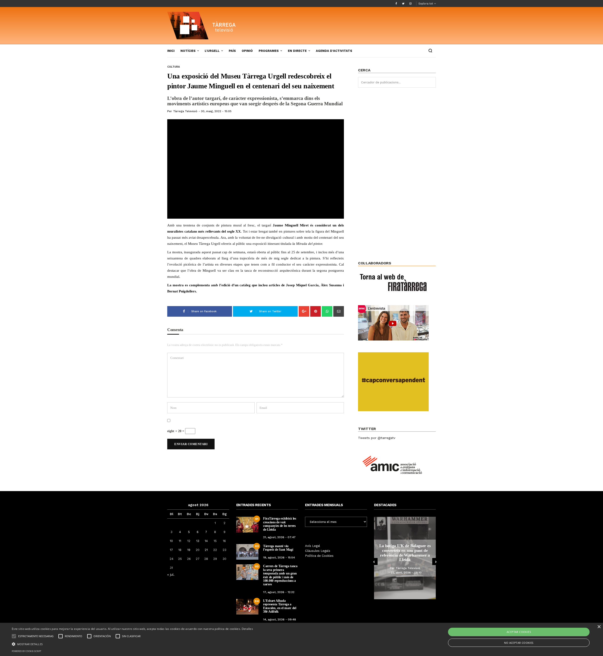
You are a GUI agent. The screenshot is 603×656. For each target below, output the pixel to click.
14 (206, 541)
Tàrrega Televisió (185, 111)
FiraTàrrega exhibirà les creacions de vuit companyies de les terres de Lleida (279, 524)
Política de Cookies (319, 556)
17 (171, 550)
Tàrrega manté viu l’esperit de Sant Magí (278, 547)
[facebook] (396, 3)
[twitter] (403, 3)
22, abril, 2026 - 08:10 (406, 572)
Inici (171, 51)
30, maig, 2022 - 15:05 (216, 111)
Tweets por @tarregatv (376, 438)
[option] (405, 558)
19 (188, 550)
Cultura (173, 66)
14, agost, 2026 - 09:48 (279, 619)
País (232, 51)
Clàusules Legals (317, 551)
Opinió (247, 51)
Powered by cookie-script (26, 651)
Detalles (247, 629)
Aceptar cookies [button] (519, 632)
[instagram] (410, 3)
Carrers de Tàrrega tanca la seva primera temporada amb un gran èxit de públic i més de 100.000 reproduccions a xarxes (280, 575)
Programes (269, 51)
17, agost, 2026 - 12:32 (278, 592)
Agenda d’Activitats (334, 51)
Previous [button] (374, 561)
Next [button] (435, 561)
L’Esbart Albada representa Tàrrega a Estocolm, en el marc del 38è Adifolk (279, 606)
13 (197, 541)
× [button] (599, 627)
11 (180, 541)
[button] (132, 644)
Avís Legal (312, 546)
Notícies (188, 51)
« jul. (171, 574)
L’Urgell (212, 51)
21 (206, 550)
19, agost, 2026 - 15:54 (279, 557)
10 (171, 541)
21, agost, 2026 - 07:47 (279, 537)
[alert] (301, 639)
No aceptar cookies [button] (518, 642)
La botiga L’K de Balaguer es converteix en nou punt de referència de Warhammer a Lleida (405, 552)
